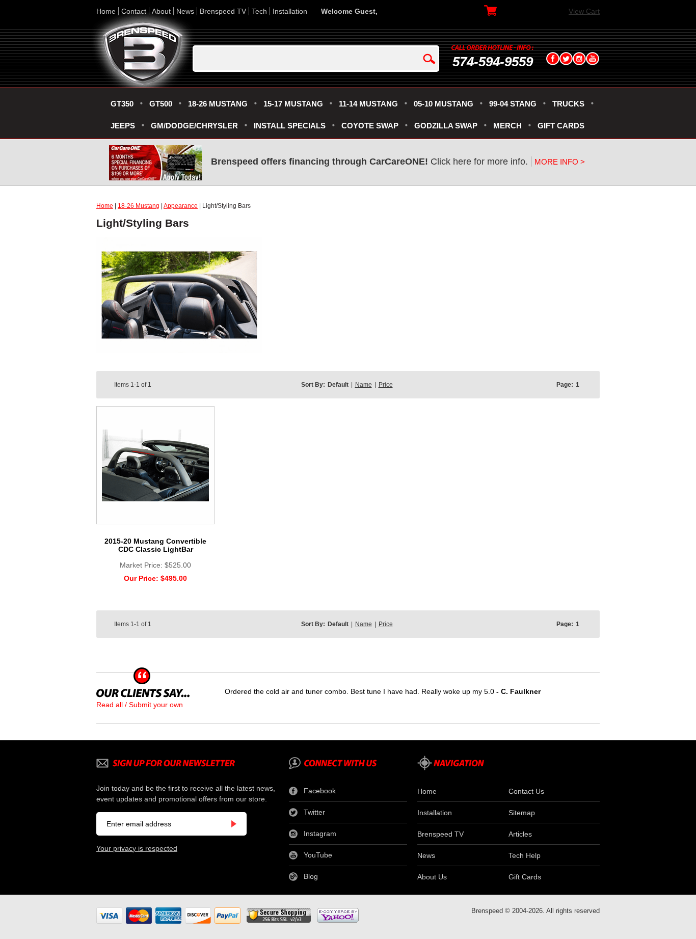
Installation (290, 11)
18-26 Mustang (138, 205)
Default (338, 384)
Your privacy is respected (136, 848)
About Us (432, 877)
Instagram (320, 833)
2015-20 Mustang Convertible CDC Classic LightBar (155, 545)
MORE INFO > (559, 161)
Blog (311, 876)
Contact (133, 11)
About (161, 11)
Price (386, 384)
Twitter (314, 812)
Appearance (181, 205)
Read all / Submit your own (139, 705)
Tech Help (524, 855)
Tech (259, 11)
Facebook (320, 791)
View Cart (584, 11)
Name (363, 384)
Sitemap (521, 813)
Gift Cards (524, 877)
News (185, 11)
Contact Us (526, 791)
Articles (520, 834)
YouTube (318, 855)
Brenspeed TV (223, 11)
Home (106, 11)
